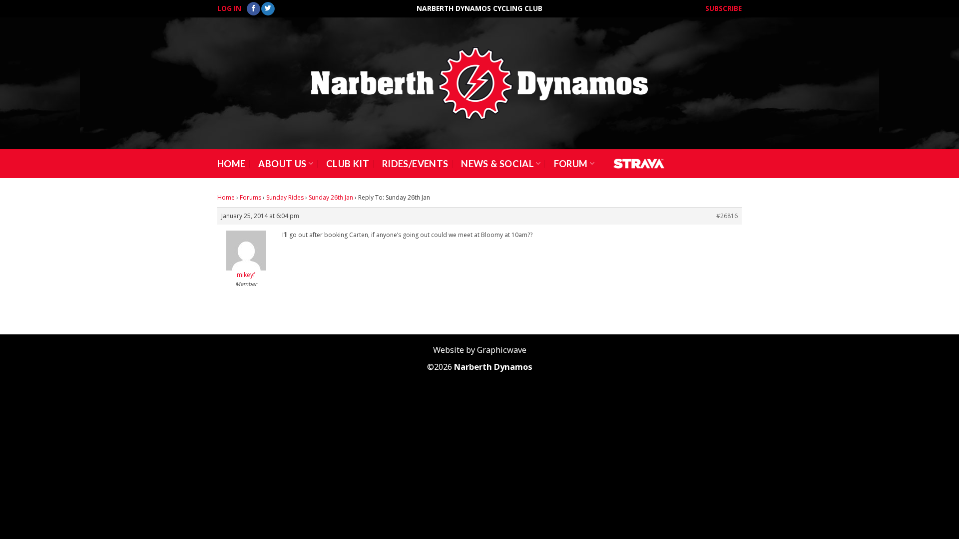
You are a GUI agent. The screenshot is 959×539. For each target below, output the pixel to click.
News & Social (497, 163)
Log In (229, 8)
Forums (250, 197)
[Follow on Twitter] (268, 9)
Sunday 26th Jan (331, 197)
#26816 (727, 216)
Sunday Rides (285, 197)
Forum (571, 163)
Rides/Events (415, 163)
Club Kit (347, 163)
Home (231, 163)
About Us (282, 163)
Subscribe (723, 8)
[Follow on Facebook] (253, 9)
